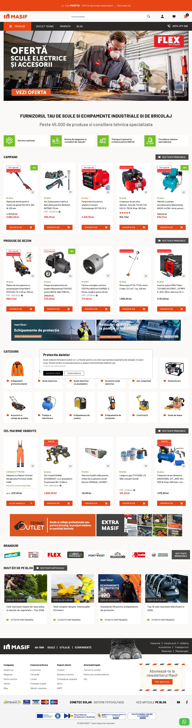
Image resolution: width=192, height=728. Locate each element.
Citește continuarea (22, 619)
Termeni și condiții (92, 670)
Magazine (8, 674)
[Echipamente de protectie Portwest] (53, 340)
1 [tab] (183, 53)
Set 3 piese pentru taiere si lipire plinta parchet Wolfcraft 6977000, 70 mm (57, 204)
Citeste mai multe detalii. (54, 366)
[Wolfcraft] (12, 555)
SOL (86, 679)
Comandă (34, 674)
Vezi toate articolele (52, 568)
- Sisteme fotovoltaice (97, 702)
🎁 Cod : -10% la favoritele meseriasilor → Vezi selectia (96, 5)
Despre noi (8, 670)
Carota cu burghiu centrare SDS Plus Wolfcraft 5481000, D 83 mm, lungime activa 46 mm (95, 288)
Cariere (7, 683)
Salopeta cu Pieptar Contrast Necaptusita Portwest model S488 (19, 478)
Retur (59, 683)
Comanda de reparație (67, 679)
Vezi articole (151, 702)
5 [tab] (183, 87)
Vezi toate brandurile (181, 554)
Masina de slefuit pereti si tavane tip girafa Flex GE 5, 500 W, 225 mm (20, 204)
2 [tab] (183, 62)
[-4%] (20, 193)
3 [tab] (183, 70)
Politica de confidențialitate (96, 674)
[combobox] (110, 16)
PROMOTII (65, 26)
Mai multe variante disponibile (18, 485)
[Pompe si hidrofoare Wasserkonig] (138, 340)
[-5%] (58, 277)
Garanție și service (65, 674)
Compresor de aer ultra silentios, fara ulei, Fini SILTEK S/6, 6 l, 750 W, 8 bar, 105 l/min (133, 204)
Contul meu (35, 670)
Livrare (33, 679)
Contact (61, 670)
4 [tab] (183, 79)
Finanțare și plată (38, 683)
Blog (6, 688)
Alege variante (17, 503)
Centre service (10, 679)
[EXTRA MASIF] (139, 535)
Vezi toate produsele (174, 157)
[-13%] (171, 193)
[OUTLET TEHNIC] (53, 535)
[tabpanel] (96, 66)
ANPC (59, 688)
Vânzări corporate (38, 688)
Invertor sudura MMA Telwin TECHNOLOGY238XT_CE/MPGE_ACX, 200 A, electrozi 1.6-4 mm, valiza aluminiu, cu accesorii (171, 292)
